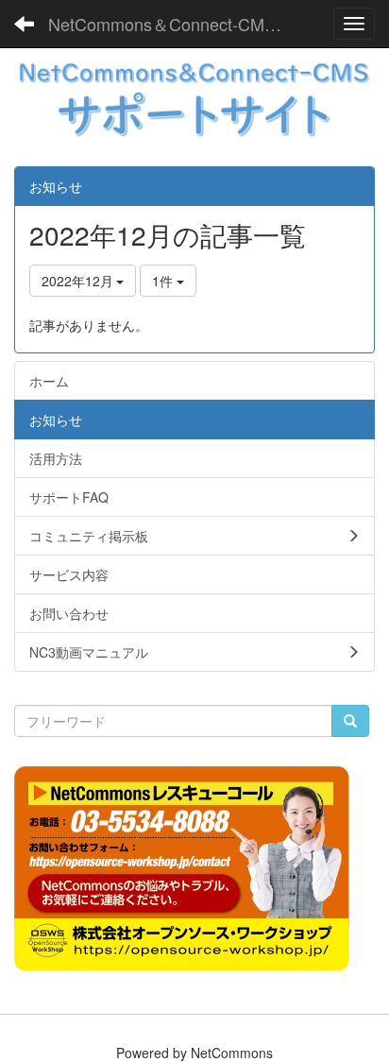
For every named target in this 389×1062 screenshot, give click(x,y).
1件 (164, 280)
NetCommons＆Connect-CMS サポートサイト (177, 23)
